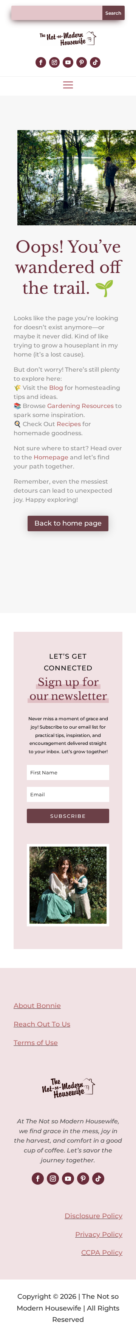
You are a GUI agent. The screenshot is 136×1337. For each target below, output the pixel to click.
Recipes (69, 424)
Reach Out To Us (42, 1024)
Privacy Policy (98, 1234)
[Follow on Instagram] (54, 62)
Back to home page (68, 523)
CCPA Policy (101, 1253)
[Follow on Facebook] (41, 62)
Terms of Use (36, 1043)
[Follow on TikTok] (95, 62)
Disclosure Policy (93, 1216)
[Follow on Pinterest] (81, 62)
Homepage (51, 457)
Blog (56, 387)
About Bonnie (37, 1006)
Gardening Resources (80, 405)
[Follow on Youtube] (68, 62)
